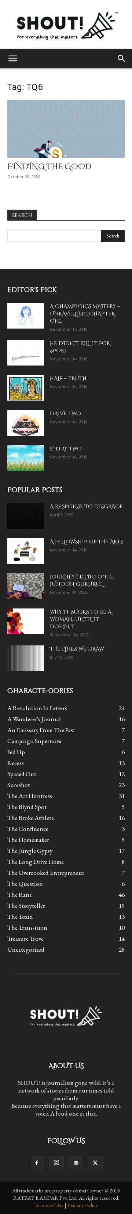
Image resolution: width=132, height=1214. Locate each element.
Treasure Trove (25, 938)
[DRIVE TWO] (25, 423)
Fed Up (16, 752)
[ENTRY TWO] (25, 458)
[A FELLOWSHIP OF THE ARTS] (25, 551)
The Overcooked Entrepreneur (45, 873)
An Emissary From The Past (41, 730)
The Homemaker (28, 840)
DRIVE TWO (65, 413)
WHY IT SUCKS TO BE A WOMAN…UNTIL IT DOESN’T (80, 619)
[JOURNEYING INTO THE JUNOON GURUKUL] (25, 586)
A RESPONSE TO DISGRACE (86, 506)
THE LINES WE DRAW (77, 648)
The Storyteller (26, 906)
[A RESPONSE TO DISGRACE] (25, 516)
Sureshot (18, 785)
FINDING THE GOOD (49, 167)
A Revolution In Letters (37, 708)
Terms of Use (48, 1205)
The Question (25, 884)
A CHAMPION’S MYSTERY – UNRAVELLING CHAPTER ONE (85, 314)
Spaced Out (21, 774)
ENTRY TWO (66, 448)
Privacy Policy (82, 1205)
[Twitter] (95, 1163)
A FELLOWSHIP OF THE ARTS (86, 541)
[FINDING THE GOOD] (66, 129)
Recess (15, 763)
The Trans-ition (27, 927)
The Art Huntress (29, 796)
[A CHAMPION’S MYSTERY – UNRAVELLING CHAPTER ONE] (25, 316)
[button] (12, 58)
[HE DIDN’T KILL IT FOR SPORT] (25, 353)
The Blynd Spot (27, 807)
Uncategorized (25, 949)
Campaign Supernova (34, 741)
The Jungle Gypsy (29, 851)
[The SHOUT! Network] (66, 24)
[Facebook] (37, 1163)
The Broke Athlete (30, 818)
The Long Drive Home (35, 862)
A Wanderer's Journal (34, 719)
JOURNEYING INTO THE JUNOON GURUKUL (82, 580)
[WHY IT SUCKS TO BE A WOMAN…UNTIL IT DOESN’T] (25, 621)
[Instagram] (56, 1163)
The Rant (19, 895)
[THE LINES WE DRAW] (25, 658)
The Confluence (27, 829)
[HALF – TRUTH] (25, 388)
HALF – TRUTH (68, 378)
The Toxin (20, 917)
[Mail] (76, 1163)
